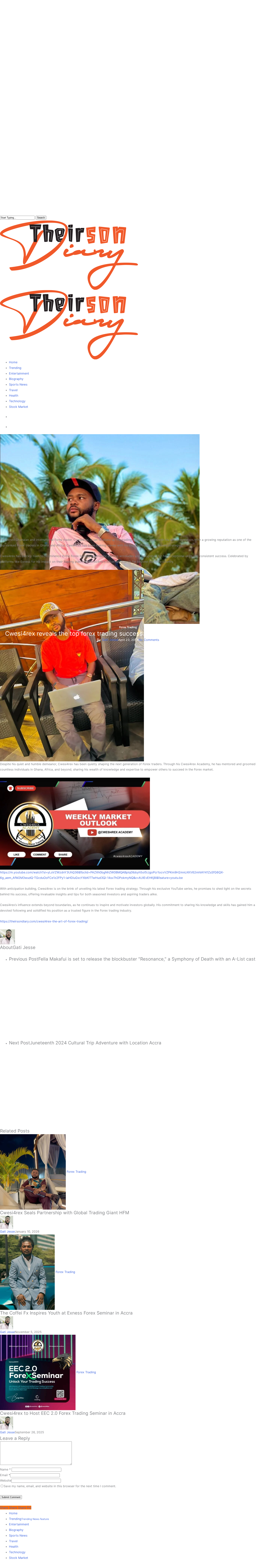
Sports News (18, 1535)
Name (5, 1469)
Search (41, 217)
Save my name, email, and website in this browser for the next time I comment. (60, 1486)
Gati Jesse (110, 640)
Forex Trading (128, 627)
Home (13, 1513)
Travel (13, 1541)
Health (13, 1546)
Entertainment (19, 1524)
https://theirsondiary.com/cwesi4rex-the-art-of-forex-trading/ (44, 921)
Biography (16, 1530)
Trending (29, 1519)
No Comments (149, 640)
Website (5, 1480)
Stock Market (18, 1558)
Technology (17, 1552)
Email (5, 1475)
